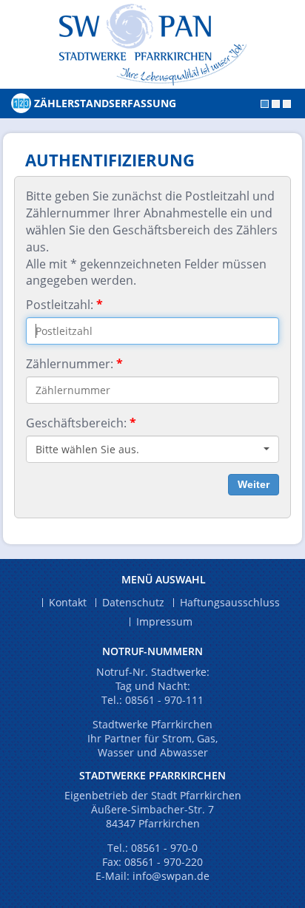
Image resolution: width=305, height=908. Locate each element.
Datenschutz (133, 602)
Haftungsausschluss (230, 602)
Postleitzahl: (64, 305)
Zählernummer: (74, 364)
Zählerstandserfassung (105, 103)
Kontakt (68, 602)
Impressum (164, 621)
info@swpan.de (171, 876)
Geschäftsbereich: (81, 423)
